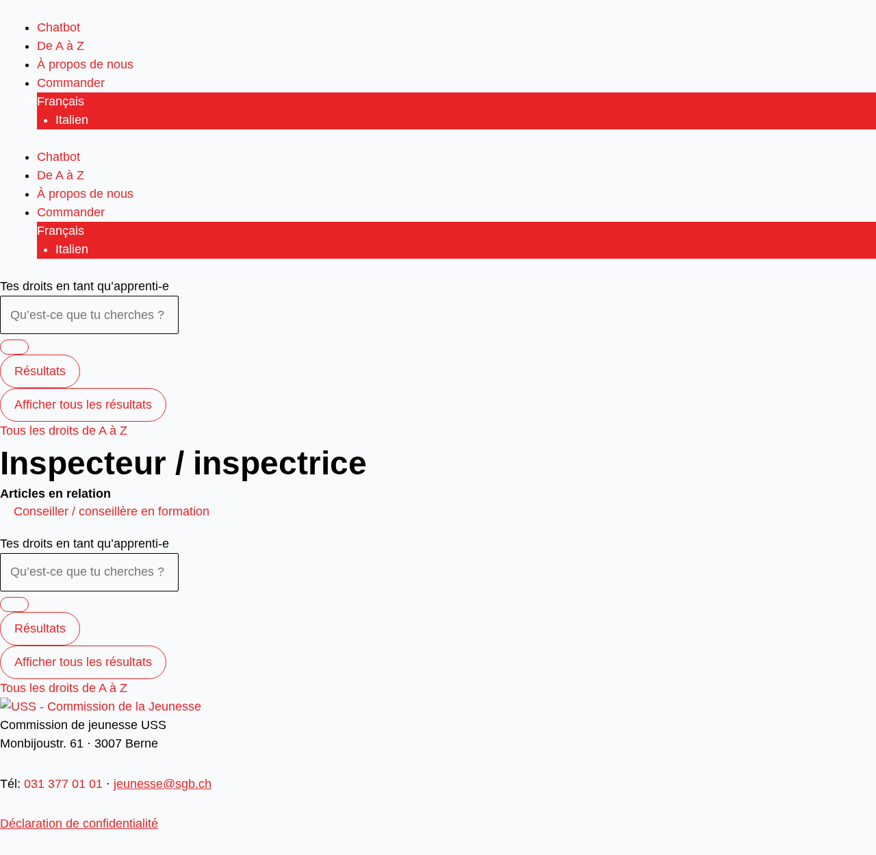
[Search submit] (14, 347)
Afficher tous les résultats (83, 404)
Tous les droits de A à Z (63, 430)
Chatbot (58, 27)
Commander (71, 83)
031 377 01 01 (63, 784)
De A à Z (60, 46)
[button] (111, 511)
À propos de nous (85, 64)
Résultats (40, 371)
